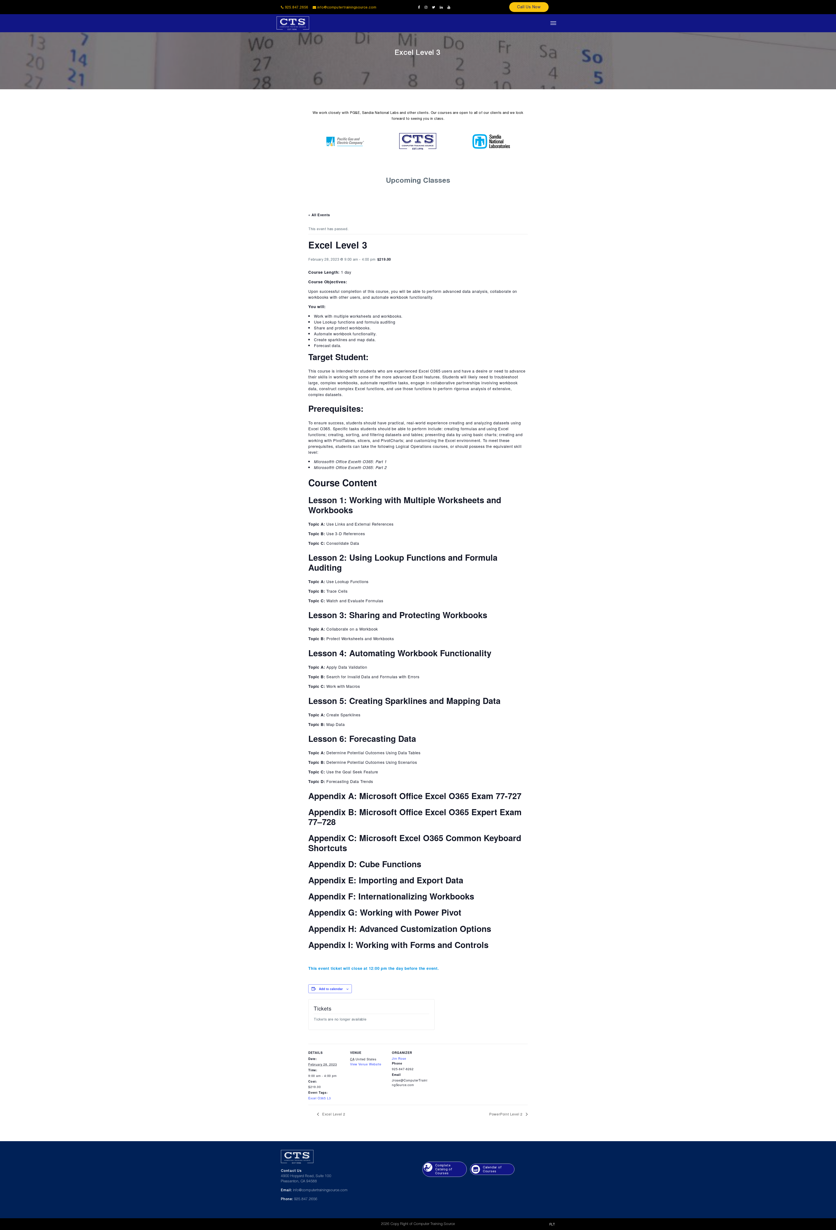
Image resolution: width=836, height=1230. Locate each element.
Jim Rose (399, 1058)
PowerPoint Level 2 (506, 1114)
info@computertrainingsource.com (346, 7)
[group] (418, 282)
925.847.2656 (296, 7)
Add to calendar (331, 989)
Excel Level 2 (333, 1114)
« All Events (319, 214)
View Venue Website (365, 1064)
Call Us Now (529, 7)
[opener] (553, 23)
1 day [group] (329, 272)
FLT (552, 1224)
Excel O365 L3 (319, 1098)
